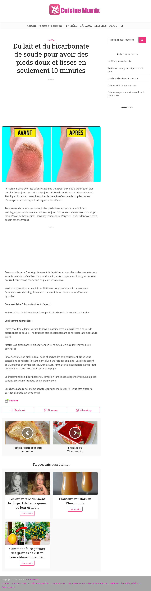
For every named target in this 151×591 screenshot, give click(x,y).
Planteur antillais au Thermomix (75, 501)
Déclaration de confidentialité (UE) (125, 583)
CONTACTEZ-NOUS (59, 583)
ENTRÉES (71, 25)
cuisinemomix (32, 579)
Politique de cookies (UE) (97, 583)
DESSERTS (101, 25)
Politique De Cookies (40, 583)
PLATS (113, 25)
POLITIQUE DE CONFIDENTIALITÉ (15, 583)
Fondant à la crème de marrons (123, 78)
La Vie (51, 40)
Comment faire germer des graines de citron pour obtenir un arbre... (27, 553)
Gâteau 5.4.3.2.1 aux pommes (122, 85)
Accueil (31, 25)
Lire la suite (27, 513)
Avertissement (8, 587)
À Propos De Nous (77, 583)
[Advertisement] (51, 101)
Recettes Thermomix (50, 25)
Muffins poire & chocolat (120, 61)
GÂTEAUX (86, 25)
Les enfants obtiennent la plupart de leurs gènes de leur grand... (27, 503)
